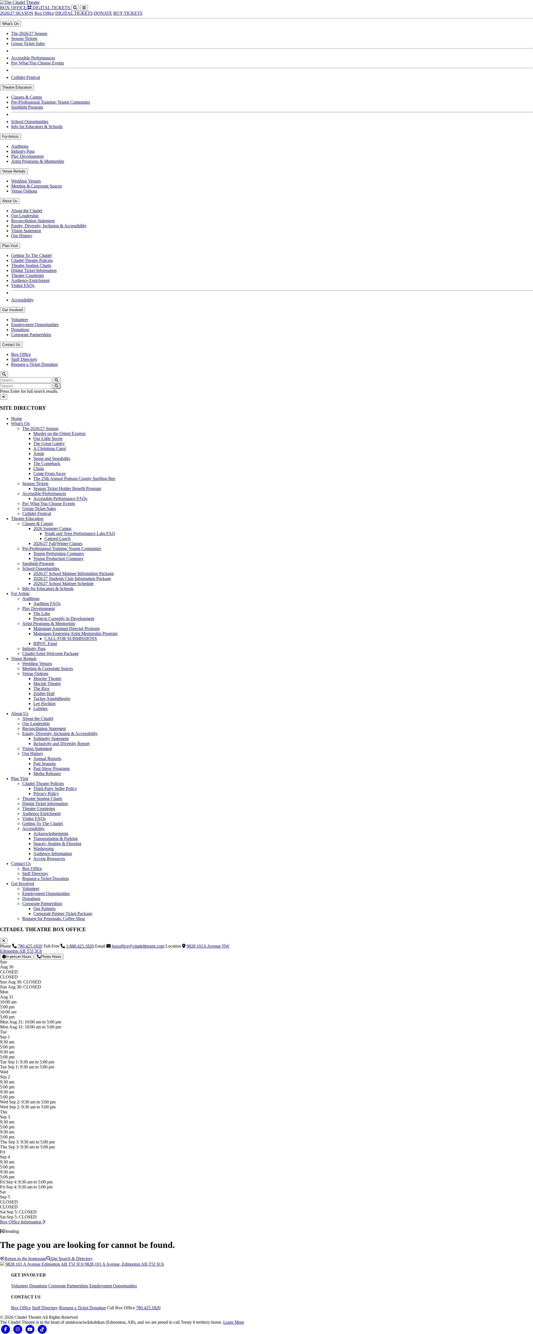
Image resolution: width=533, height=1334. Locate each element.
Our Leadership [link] (25, 215)
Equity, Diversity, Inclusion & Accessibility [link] (49, 225)
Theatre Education (27, 518)
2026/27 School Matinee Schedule (63, 583)
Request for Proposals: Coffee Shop (53, 918)
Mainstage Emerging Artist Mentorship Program (75, 633)
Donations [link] (20, 329)
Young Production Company (58, 558)
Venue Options (35, 673)
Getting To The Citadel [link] (31, 255)
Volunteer (30, 888)
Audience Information (52, 853)
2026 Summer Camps (52, 528)
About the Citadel (37, 718)
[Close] (3, 397)
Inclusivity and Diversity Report (61, 743)
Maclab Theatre (47, 683)
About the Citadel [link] (26, 210)
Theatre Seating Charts (42, 798)
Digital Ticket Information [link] (34, 270)
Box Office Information (21, 1222)
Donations (31, 898)
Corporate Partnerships (42, 903)
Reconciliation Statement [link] (33, 220)
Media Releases (47, 773)
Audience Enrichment (41, 813)
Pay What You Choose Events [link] (37, 63)
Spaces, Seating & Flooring (57, 843)
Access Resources (49, 858)
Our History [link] (21, 235)
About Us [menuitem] (9, 201)
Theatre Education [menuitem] (17, 87)
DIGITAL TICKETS (74, 13)
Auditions (30, 598)
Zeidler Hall (43, 693)
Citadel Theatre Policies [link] (32, 260)
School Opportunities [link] (29, 121)
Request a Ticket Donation (45, 878)
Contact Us (21, 863)
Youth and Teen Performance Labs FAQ (79, 533)
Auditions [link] (19, 146)
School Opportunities (40, 568)
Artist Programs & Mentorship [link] (37, 161)
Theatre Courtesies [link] (27, 275)
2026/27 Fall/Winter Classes (57, 543)
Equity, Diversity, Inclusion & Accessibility (60, 733)
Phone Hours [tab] (51, 957)
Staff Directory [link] (24, 359)
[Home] (19, 2)
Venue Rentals (23, 658)
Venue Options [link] (24, 191)
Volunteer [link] (19, 319)
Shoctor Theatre (47, 678)
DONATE (103, 13)
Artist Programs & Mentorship (48, 623)
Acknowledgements (50, 833)
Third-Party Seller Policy (55, 788)
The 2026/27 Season (40, 428)
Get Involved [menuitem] (12, 310)
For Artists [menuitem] (10, 136)
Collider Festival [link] (25, 77)
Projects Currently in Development (63, 618)
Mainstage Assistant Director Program (66, 628)
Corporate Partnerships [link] (31, 334)
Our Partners (44, 908)
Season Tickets (35, 483)
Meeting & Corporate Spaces (47, 668)
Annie (38, 453)
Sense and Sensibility (52, 458)
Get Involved (22, 883)
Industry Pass (34, 648)
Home (16, 418)
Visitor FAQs (34, 818)
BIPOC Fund (45, 643)
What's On (20, 423)
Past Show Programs (51, 768)
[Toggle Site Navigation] (84, 8)
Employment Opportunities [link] (35, 324)
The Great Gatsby (49, 443)
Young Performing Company (58, 553)
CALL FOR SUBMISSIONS (70, 638)
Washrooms (43, 848)
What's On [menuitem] (10, 24)
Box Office (44, 13)
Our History (32, 753)
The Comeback (46, 463)
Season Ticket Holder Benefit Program (67, 488)
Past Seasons (44, 763)
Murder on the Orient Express (59, 433)
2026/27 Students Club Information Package (72, 578)
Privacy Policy (46, 793)
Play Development (38, 608)
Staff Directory (35, 873)
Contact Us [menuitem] (11, 345)
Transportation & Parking (55, 838)
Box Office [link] (21, 354)
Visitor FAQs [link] (22, 285)
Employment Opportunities (46, 893)
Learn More (233, 1322)
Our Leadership (36, 723)
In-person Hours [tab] (18, 957)
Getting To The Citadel (42, 823)
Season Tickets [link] (24, 38)
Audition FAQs (47, 603)
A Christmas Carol (49, 448)
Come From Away (49, 473)
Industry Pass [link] (22, 151)
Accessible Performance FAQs (60, 498)
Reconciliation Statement (44, 728)
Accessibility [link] (22, 300)
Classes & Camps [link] (26, 97)
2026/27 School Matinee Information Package (73, 573)
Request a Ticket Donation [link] (34, 364)
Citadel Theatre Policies (43, 783)
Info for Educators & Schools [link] (36, 126)
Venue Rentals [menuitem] (14, 171)
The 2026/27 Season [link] (29, 33)
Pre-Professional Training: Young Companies (61, 548)
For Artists (20, 593)
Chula (38, 468)
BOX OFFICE (13, 7)
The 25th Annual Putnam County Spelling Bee (74, 478)
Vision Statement (37, 748)
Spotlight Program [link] (27, 107)
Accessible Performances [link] (33, 58)
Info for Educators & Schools (48, 588)
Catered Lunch (57, 538)
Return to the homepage (25, 1258)
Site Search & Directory (72, 1258)
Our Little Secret (47, 438)
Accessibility (33, 828)
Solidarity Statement (51, 738)
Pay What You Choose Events (48, 503)
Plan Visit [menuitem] (10, 246)
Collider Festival (36, 513)
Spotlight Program (38, 563)
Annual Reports (47, 758)
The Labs (41, 613)
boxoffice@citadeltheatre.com (138, 946)
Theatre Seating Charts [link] (31, 265)
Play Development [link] (27, 156)
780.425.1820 (30, 946)
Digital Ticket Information (45, 803)
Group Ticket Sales (39, 508)
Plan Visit (19, 778)
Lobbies (40, 708)
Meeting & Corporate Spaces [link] (36, 186)
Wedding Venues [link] (26, 181)
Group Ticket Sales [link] (28, 43)
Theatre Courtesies (38, 808)
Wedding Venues (37, 663)
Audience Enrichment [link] (30, 280)
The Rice (41, 688)
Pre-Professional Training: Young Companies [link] (50, 102)
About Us (19, 713)
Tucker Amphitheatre (51, 698)
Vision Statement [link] (26, 230)
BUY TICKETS (127, 13)
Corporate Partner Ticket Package (62, 913)
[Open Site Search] (75, 8)
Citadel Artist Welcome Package (50, 653)
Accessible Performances (44, 493)
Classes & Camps (37, 523)
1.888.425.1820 (80, 946)
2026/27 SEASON (16, 13)
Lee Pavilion (44, 703)
